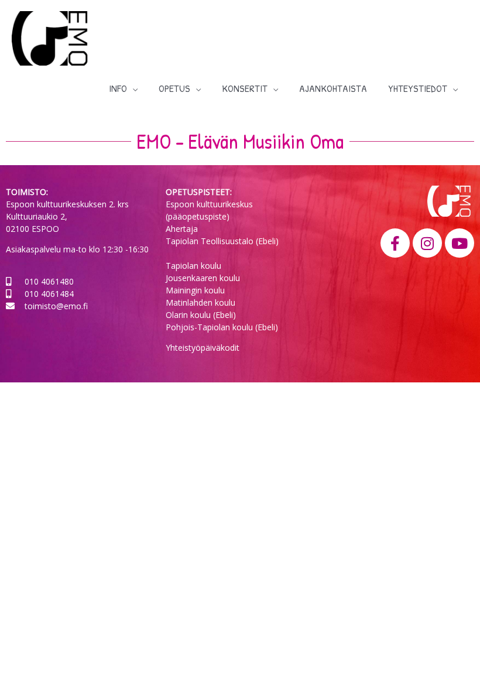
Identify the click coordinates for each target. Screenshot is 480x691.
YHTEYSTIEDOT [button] (417, 88)
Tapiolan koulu (193, 265)
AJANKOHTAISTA (333, 88)
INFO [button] (118, 88)
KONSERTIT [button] (245, 88)
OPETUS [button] (174, 88)
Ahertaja (182, 228)
